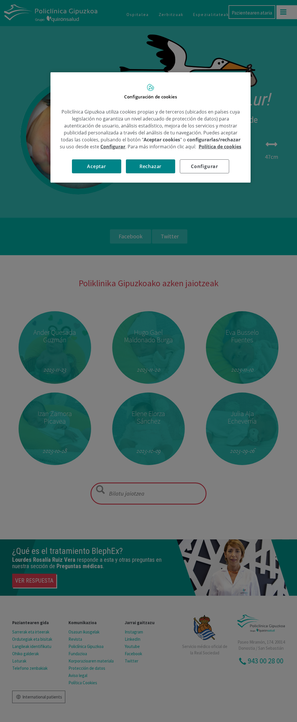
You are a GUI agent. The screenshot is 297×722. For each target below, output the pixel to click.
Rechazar (151, 166)
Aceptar (96, 166)
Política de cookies (220, 146)
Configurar (204, 166)
